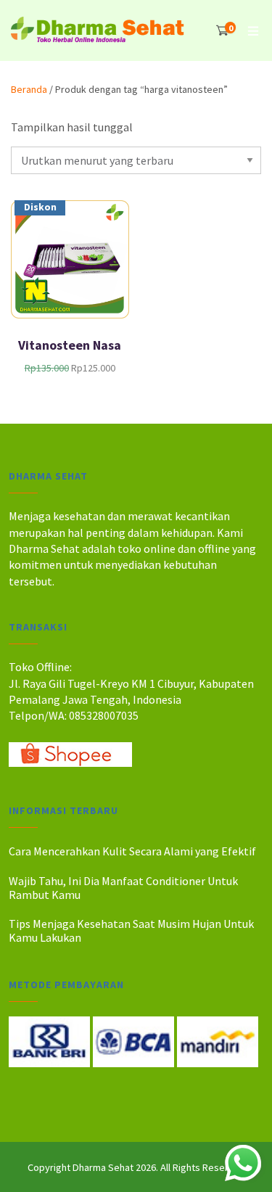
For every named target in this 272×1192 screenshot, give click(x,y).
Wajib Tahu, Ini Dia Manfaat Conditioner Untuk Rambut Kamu (123, 888)
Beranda (29, 89)
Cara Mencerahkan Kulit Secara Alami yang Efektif (132, 851)
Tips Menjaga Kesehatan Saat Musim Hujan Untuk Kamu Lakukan (131, 930)
